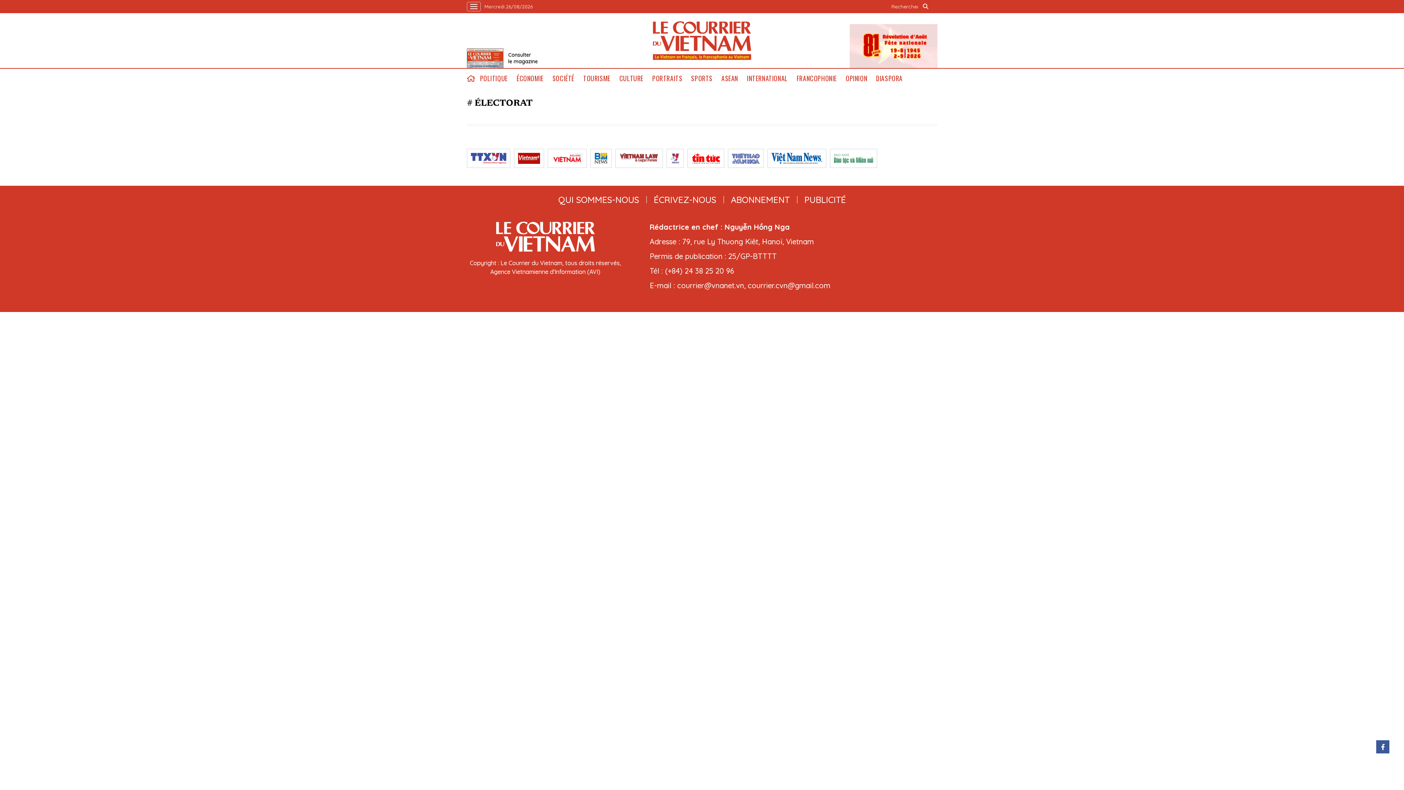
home (471, 78)
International (767, 78)
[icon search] (925, 6)
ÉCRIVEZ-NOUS (685, 199)
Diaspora (889, 78)
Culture (631, 78)
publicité (825, 199)
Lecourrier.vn (702, 41)
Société (563, 78)
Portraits (667, 78)
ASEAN (729, 78)
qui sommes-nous (598, 199)
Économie (530, 78)
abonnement (760, 199)
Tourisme (597, 78)
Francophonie (817, 78)
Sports (702, 78)
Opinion (856, 78)
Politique (494, 78)
